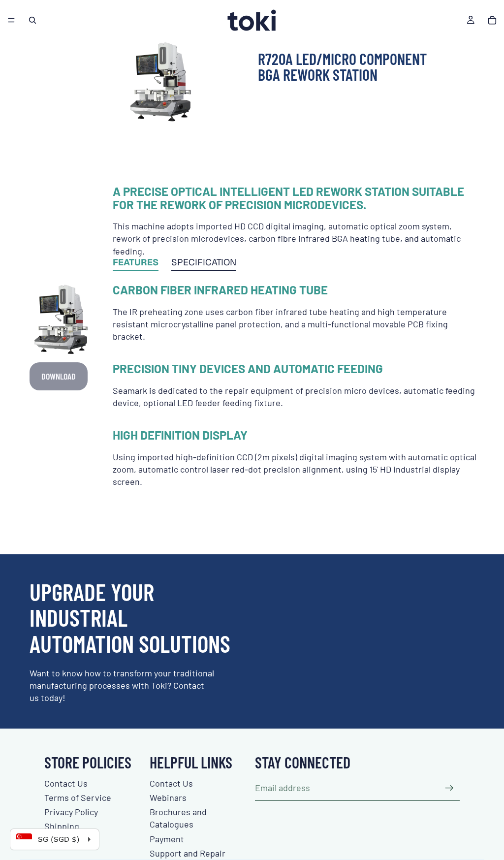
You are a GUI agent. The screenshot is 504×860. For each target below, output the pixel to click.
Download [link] (58, 376)
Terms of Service (77, 797)
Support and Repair (187, 853)
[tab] (135, 264)
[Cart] (492, 20)
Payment (167, 838)
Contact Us (66, 783)
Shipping (61, 826)
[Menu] (11, 20)
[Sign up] (449, 788)
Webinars (168, 797)
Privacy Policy (71, 811)
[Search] (32, 20)
